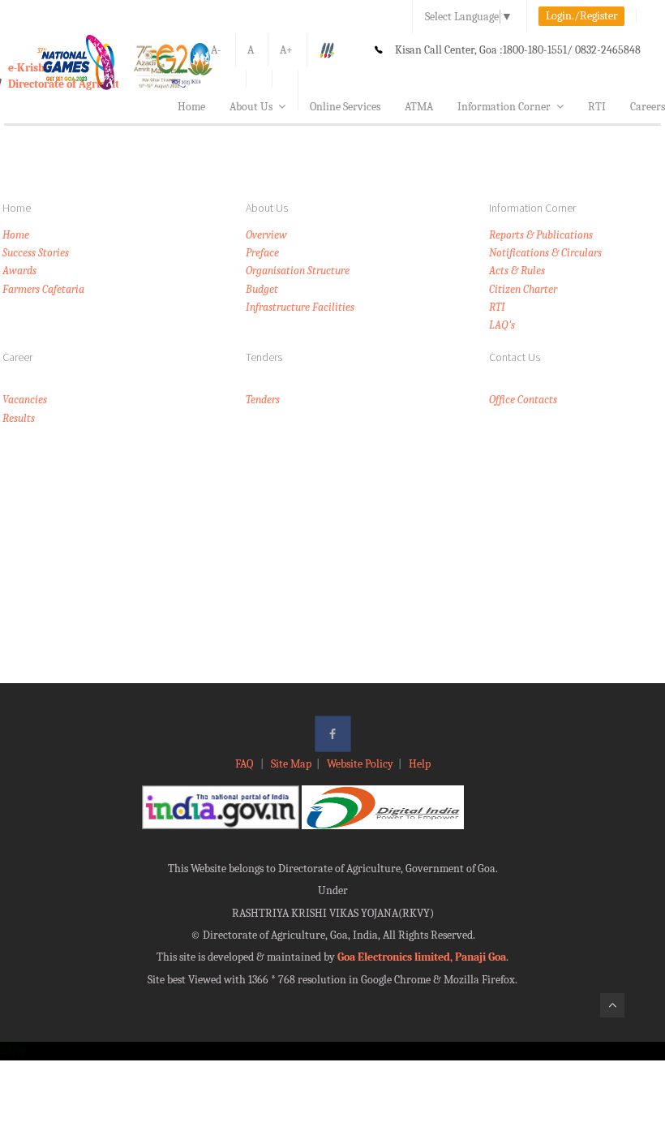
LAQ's (502, 325)
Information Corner (504, 107)
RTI (597, 107)
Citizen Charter (523, 289)
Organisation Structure (298, 270)
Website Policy (360, 764)
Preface (262, 253)
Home (191, 107)
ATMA (419, 107)
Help (420, 764)
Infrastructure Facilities (300, 307)
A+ (286, 50)
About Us (251, 107)
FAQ (245, 764)
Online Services (345, 107)
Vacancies (24, 399)
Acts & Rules (517, 270)
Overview (266, 235)
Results (18, 418)
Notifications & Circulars (545, 253)
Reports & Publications (541, 235)
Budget (262, 289)
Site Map (291, 764)
